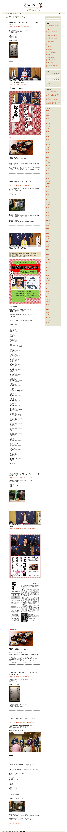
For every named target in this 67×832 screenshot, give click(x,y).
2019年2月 (47, 256)
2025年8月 (47, 129)
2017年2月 (47, 294)
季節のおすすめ (48, 46)
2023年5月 (47, 173)
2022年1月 (47, 199)
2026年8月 (47, 110)
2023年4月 (47, 175)
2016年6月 (47, 307)
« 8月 (49, 83)
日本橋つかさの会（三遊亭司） (22, 528)
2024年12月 (48, 142)
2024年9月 (47, 147)
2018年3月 (47, 273)
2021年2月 (47, 217)
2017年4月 (47, 291)
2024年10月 (48, 146)
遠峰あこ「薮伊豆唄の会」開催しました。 (22, 765)
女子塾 (47, 44)
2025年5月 (47, 134)
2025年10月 (48, 126)
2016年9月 (47, 302)
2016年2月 (47, 314)
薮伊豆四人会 (48, 64)
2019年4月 (47, 252)
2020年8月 (47, 226)
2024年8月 (47, 149)
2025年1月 (47, 141)
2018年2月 (47, 275)
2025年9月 (47, 128)
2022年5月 (47, 192)
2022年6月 (47, 191)
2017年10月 (48, 281)
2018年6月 (47, 268)
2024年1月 (47, 160)
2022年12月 (48, 181)
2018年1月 (47, 277)
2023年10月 (48, 165)
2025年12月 (48, 123)
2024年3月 (47, 157)
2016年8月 (47, 304)
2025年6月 (47, 133)
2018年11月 (48, 260)
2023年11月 (48, 163)
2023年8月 (47, 168)
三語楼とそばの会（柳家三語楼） (19, 83)
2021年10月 (48, 204)
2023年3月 (47, 176)
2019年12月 (48, 239)
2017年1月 (47, 296)
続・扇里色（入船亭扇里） (50, 57)
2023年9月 (47, 167)
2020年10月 (48, 223)
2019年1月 (47, 257)
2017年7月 (47, 286)
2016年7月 (47, 306)
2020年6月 (47, 230)
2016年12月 (48, 298)
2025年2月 (47, 139)
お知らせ (18, 477)
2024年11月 (48, 144)
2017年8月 (47, 285)
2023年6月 (47, 171)
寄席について (19, 26)
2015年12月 (48, 317)
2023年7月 (47, 170)
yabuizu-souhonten (26, 26)
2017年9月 (47, 283)
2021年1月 (47, 218)
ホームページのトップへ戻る (11, 13)
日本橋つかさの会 (15, 526)
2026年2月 (47, 120)
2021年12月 (48, 201)
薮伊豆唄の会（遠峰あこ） (50, 62)
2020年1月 (47, 238)
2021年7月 (47, 209)
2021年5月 (47, 212)
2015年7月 (47, 323)
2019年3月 (47, 254)
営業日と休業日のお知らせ (50, 41)
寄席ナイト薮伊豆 (49, 49)
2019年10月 (48, 243)
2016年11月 (48, 299)
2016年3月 (47, 312)
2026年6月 (47, 113)
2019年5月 (47, 251)
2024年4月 (47, 155)
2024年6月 (47, 152)
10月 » (57, 83)
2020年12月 (48, 220)
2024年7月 (47, 150)
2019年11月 (48, 241)
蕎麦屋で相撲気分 (23, 722)
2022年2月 (47, 197)
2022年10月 (48, 184)
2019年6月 (47, 249)
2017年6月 (47, 288)
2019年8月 (47, 246)
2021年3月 (47, 215)
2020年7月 (47, 228)
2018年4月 (47, 272)
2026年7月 (47, 112)
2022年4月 (47, 194)
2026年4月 (47, 116)
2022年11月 (48, 183)
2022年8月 (47, 188)
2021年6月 (47, 210)
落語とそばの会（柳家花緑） (18, 248)
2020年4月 (47, 233)
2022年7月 (47, 189)
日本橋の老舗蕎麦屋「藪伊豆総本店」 (12, 831)
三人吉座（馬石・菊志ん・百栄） (51, 35)
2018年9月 (47, 264)
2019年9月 (47, 244)
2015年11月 (48, 319)
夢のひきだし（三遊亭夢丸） (51, 43)
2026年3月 (47, 118)
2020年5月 (47, 231)
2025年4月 (47, 136)
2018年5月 (47, 270)
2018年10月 (48, 262)
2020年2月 (47, 236)
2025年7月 (47, 131)
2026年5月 (47, 115)
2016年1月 (47, 315)
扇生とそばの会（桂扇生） (50, 51)
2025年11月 (48, 125)
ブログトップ (21, 13)
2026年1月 (47, 121)
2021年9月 (47, 205)
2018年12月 (48, 259)
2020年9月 (47, 225)
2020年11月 (48, 222)
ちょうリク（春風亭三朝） (50, 33)
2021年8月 (47, 207)
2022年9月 (47, 186)
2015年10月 (48, 320)
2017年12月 (48, 278)
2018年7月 (47, 267)
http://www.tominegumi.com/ (14, 823)
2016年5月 (47, 309)
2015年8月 (47, 322)
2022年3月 (47, 196)
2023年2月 (47, 178)
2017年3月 (47, 293)
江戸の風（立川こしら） (50, 54)
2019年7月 (47, 247)
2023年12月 (48, 162)
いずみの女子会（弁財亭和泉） (51, 27)
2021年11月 (48, 202)
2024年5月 (47, 154)
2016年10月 (48, 301)
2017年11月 (48, 280)
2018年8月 (47, 265)
